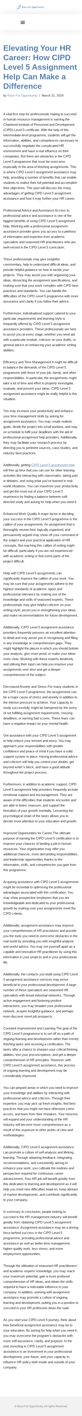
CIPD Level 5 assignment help (53, 465)
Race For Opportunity (22, 95)
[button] (22, 22)
